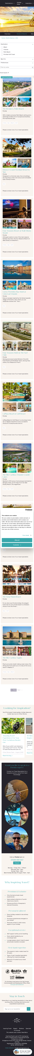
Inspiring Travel (7, 1028)
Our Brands (17, 1030)
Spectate (28, 1028)
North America (10, 38)
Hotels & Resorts (22, 34)
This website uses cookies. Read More (17, 1032)
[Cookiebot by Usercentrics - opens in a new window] (25, 510)
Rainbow (21, 1028)
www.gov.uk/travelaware (17, 984)
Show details (25, 535)
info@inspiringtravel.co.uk (22, 1048)
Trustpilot (17, 23)
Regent (15, 1028)
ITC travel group (24, 1036)
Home (3, 38)
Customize (16, 545)
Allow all (17, 540)
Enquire (17, 863)
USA (16, 38)
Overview (7, 34)
